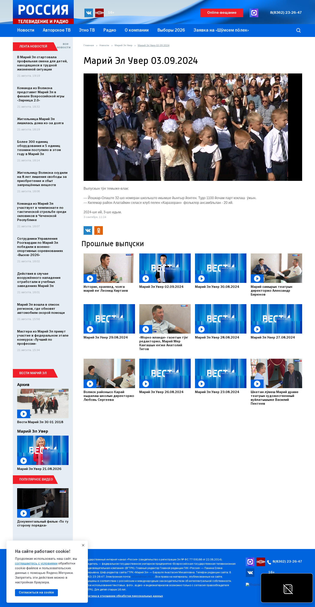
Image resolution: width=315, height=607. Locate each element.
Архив (23, 384)
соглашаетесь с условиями (36, 563)
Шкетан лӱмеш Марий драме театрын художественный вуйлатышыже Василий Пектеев (274, 398)
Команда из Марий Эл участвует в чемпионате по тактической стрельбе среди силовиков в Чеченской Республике (41, 212)
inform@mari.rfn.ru (143, 577)
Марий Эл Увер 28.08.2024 (217, 337)
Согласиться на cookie (36, 592)
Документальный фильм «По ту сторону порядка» (43, 523)
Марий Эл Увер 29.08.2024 (106, 337)
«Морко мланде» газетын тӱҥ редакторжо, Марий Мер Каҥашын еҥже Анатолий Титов (163, 343)
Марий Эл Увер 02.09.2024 (161, 286)
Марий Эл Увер (123, 45)
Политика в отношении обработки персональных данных (123, 596)
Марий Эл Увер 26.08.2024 (161, 392)
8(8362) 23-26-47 (286, 12)
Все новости (63, 46)
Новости (104, 45)
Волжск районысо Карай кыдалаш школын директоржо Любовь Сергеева (109, 396)
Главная (89, 45)
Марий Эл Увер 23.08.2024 (217, 392)
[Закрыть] (83, 545)
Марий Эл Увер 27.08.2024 (273, 337)
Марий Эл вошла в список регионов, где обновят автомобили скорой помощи (41, 308)
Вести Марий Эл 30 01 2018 (40, 422)
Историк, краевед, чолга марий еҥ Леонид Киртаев (106, 288)
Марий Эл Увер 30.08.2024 (217, 286)
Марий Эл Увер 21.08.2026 (39, 469)
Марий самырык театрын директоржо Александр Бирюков (271, 290)
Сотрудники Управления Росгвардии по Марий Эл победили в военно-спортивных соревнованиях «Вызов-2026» (40, 247)
